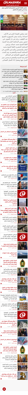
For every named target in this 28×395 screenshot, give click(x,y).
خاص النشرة (14, 135)
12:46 (9, 274)
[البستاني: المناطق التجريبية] (22, 237)
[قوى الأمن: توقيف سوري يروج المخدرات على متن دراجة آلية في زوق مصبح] (22, 306)
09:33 (9, 188)
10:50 (10, 170)
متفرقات (25, 13)
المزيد (14, 92)
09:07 (9, 119)
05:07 (9, 135)
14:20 (10, 205)
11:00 (12, 240)
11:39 (9, 161)
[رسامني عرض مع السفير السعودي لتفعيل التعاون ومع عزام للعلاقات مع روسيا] (22, 358)
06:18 (12, 153)
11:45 (9, 178)
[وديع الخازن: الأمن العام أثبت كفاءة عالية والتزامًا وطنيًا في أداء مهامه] (26, 82)
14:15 (12, 222)
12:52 (9, 300)
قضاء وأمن (14, 170)
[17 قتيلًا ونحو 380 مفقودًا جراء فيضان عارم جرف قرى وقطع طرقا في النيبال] (22, 142)
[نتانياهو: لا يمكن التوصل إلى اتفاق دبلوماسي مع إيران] (22, 159)
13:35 (9, 101)
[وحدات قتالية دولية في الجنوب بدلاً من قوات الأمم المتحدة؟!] (22, 289)
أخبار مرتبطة (23, 66)
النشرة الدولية (14, 101)
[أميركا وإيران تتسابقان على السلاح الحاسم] (22, 133)
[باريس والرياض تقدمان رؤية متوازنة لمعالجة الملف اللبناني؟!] (22, 246)
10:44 (9, 266)
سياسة (15, 110)
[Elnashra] (12, 2)
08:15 (9, 127)
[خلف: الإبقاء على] (22, 194)
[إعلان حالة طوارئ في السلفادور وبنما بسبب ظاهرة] (22, 176)
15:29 (10, 256)
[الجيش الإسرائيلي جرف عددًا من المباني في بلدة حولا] (22, 168)
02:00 (9, 282)
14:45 (11, 361)
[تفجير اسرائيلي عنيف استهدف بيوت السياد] (22, 254)
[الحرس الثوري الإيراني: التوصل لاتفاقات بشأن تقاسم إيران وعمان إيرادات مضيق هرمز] (22, 228)
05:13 (9, 247)
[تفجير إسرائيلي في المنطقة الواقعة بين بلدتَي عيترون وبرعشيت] (22, 202)
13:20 (10, 309)
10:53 (12, 110)
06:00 (9, 291)
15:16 (9, 231)
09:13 (9, 214)
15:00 (12, 196)
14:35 (9, 144)
